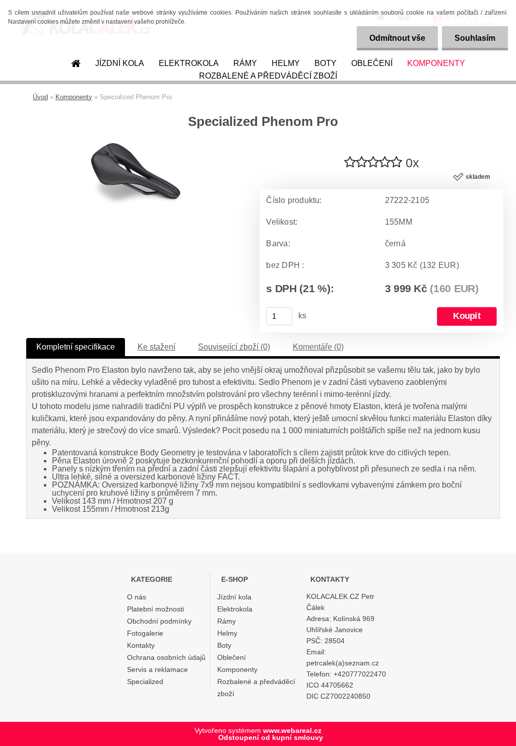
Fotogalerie (145, 633)
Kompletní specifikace (75, 347)
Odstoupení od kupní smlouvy (270, 737)
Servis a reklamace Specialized (157, 675)
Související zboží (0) (234, 347)
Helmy (286, 63)
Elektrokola (189, 63)
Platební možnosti (155, 609)
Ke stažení (156, 347)
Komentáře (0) (318, 347)
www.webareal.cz (292, 730)
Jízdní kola (119, 63)
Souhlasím (475, 38)
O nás (136, 597)
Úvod (40, 97)
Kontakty (141, 645)
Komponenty (436, 63)
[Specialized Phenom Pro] (136, 147)
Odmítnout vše (397, 38)
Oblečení (372, 63)
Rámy (245, 63)
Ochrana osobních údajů (166, 657)
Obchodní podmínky (159, 621)
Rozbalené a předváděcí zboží (268, 76)
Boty (325, 63)
